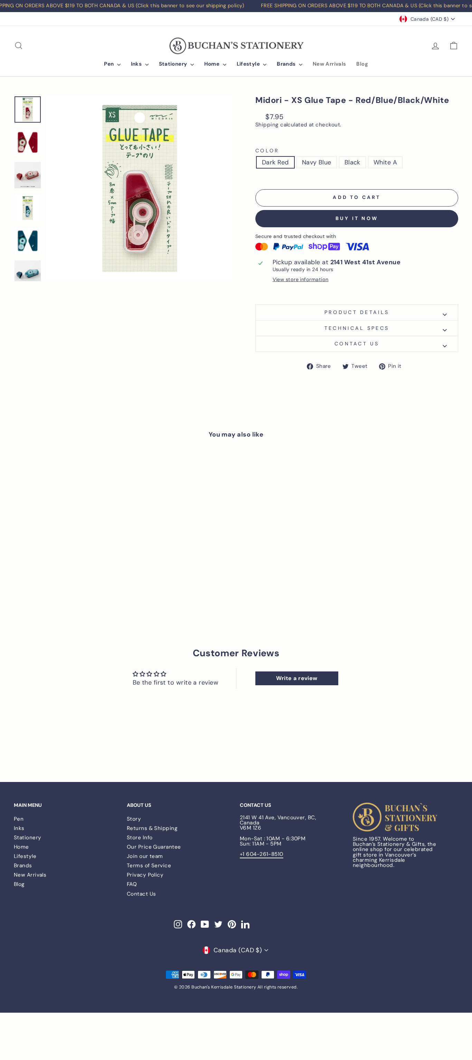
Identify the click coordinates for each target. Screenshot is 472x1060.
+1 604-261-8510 (261, 854)
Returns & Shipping (152, 828)
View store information (301, 279)
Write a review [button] (297, 678)
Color (267, 150)
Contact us (356, 344)
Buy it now (357, 218)
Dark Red (275, 162)
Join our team (145, 856)
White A (385, 162)
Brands (287, 63)
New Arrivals (329, 63)
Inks (137, 63)
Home (212, 63)
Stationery (174, 63)
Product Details (356, 312)
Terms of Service (149, 865)
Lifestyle (249, 63)
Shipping (267, 125)
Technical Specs (356, 328)
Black (352, 162)
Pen (109, 63)
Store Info (140, 837)
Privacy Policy (145, 874)
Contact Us (141, 893)
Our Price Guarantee (154, 846)
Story (134, 818)
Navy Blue (316, 162)
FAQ (132, 884)
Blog (362, 63)
